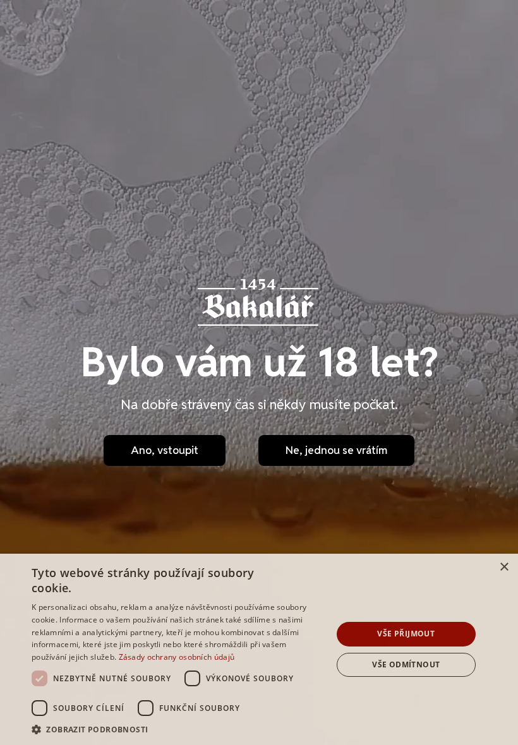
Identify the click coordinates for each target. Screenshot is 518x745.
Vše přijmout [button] (406, 633)
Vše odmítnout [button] (406, 664)
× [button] (504, 567)
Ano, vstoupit (164, 450)
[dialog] (259, 649)
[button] (177, 729)
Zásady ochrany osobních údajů (177, 657)
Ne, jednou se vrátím (336, 450)
